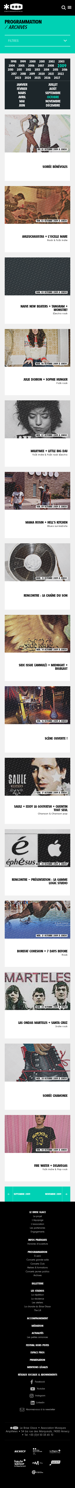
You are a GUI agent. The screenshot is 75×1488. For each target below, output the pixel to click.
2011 (19, 70)
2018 (23, 74)
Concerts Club (38, 1263)
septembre (53, 93)
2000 (32, 62)
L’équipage (37, 1220)
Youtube (41, 1388)
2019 (32, 74)
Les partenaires (37, 1228)
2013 (37, 70)
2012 (28, 70)
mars (22, 93)
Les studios (37, 1290)
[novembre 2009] (66, 1194)
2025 (37, 78)
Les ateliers (37, 1302)
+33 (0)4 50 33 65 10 (41, 1434)
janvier (22, 84)
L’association (37, 1224)
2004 (12, 66)
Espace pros (37, 1352)
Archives (37, 1275)
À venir (37, 1256)
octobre (53, 97)
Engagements (37, 1231)
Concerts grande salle (38, 1259)
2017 (14, 74)
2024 (28, 78)
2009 (61, 65)
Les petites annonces (37, 1337)
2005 (21, 66)
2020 (41, 74)
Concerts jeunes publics (37, 1271)
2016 (64, 70)
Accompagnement (37, 1318)
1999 (23, 62)
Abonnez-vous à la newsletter (40, 1409)
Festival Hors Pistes (37, 1345)
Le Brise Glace (37, 1212)
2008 (51, 66)
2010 (10, 70)
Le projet (37, 1216)
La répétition (37, 1294)
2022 (61, 74)
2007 (41, 66)
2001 (42, 62)
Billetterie (37, 1283)
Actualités (37, 1333)
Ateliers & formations (37, 1267)
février (22, 89)
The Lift (37, 1310)
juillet (53, 84)
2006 (31, 66)
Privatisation (37, 1360)
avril (22, 97)
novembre (53, 101)
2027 (57, 78)
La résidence (37, 1298)
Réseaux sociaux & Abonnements (37, 1374)
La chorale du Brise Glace (37, 1306)
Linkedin (40, 1402)
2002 (51, 62)
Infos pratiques (37, 1239)
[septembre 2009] (9, 1194)
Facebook (40, 1381)
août (53, 89)
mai (22, 101)
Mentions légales (37, 1367)
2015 (55, 70)
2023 (18, 78)
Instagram (40, 1395)
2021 (51, 74)
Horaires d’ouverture (37, 1244)
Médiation (37, 1325)
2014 (46, 70)
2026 (47, 78)
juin (22, 105)
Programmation (37, 1252)
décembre (53, 105)
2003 (61, 62)
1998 (13, 62)
